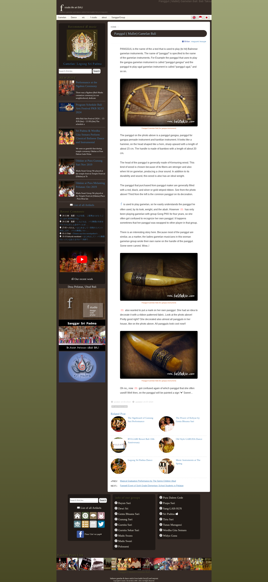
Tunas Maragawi (172, 524)
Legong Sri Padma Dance (140, 460)
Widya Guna (169, 535)
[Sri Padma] (77, 523)
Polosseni (123, 546)
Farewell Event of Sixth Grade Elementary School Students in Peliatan (151, 485)
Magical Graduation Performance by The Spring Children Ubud (148, 481)
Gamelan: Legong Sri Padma (82, 63)
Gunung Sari (124, 519)
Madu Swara (124, 535)
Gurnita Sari (124, 524)
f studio (93, 17)
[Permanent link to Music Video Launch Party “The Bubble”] (123, 569)
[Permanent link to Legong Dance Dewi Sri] (110, 569)
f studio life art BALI (71, 7)
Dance (74, 17)
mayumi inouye (198, 41)
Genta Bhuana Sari (128, 513)
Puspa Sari (168, 503)
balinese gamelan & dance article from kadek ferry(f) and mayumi (134, 578)
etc (83, 17)
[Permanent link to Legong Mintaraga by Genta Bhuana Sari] (210, 569)
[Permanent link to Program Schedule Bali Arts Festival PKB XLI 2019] (135, 569)
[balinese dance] (93, 515)
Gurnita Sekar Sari (128, 530)
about (104, 17)
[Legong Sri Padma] (82, 59)
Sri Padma (168, 513)
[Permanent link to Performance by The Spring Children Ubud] (98, 569)
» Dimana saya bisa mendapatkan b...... (85, 233)
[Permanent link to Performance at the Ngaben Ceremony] (172, 569)
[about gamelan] (85, 515)
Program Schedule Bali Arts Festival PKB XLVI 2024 (90, 108)
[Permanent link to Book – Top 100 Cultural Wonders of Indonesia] (148, 569)
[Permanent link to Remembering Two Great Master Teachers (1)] (86, 569)
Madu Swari (124, 541)
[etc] (85, 523)
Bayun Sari (124, 503)
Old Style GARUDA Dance (189, 439)
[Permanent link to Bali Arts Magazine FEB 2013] (73, 569)
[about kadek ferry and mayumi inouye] (101, 515)
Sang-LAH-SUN (172, 508)
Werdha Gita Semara (174, 530)
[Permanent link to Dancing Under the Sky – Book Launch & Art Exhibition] (197, 569)
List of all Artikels (84, 205)
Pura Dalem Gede (172, 497)
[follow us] (101, 523)
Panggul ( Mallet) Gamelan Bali (135, 33)
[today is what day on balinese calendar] (93, 523)
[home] (77, 515)
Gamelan (62, 17)
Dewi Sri (122, 508)
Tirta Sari (168, 519)
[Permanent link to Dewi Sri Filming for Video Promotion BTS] (160, 569)
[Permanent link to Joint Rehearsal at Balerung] (61, 569)
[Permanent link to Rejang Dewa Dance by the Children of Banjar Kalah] (185, 569)
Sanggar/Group (118, 17)
